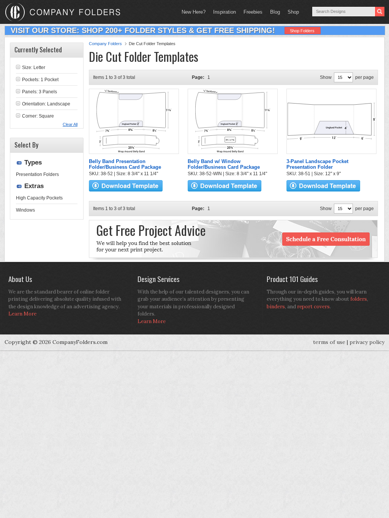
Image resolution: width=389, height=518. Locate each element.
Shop (291, 12)
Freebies (251, 12)
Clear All (70, 124)
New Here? (194, 12)
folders (358, 299)
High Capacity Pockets (39, 198)
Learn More (22, 314)
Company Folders (105, 43)
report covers (313, 306)
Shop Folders (302, 30)
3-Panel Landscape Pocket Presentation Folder (317, 164)
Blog (275, 12)
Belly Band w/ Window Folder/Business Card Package (224, 164)
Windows (25, 210)
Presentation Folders (37, 174)
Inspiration (224, 12)
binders (276, 306)
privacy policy (366, 342)
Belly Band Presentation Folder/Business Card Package (125, 164)
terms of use (329, 342)
